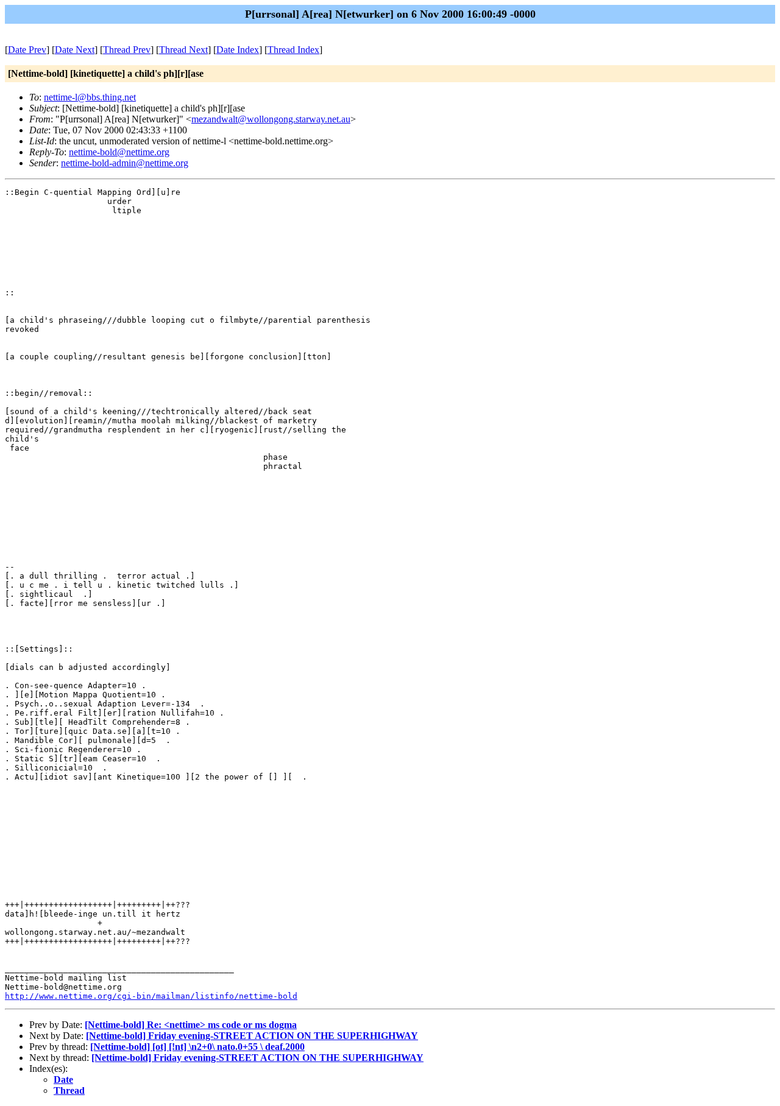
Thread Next (183, 49)
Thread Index (293, 49)
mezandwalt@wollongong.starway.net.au (270, 119)
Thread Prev (127, 49)
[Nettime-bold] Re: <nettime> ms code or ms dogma (191, 1025)
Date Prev (27, 49)
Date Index (237, 49)
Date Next (74, 49)
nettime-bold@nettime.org (119, 152)
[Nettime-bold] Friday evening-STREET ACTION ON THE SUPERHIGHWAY (252, 1035)
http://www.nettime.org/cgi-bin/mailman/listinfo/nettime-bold (151, 996)
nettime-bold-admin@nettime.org (124, 163)
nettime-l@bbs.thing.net (90, 97)
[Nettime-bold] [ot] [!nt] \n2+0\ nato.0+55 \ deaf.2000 (197, 1046)
